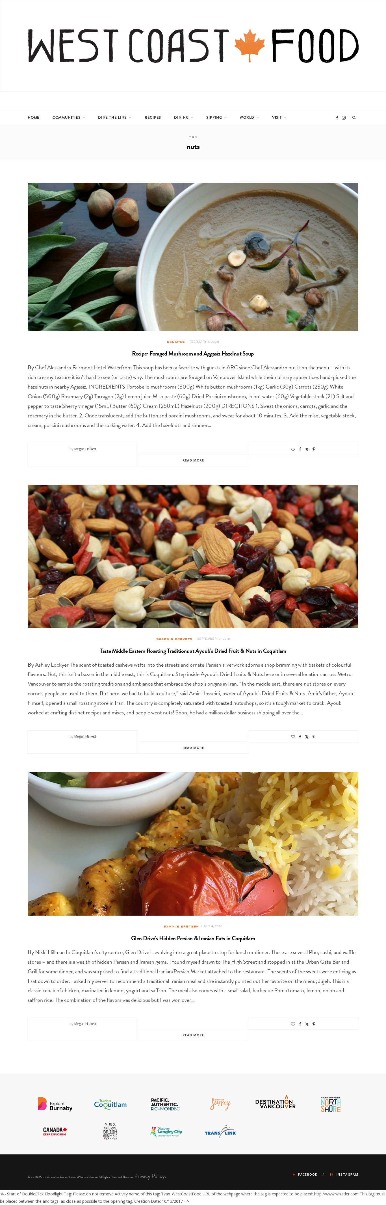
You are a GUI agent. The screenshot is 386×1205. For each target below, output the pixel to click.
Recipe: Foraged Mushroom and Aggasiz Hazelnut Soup (193, 353)
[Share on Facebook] (300, 449)
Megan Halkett (85, 449)
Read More (193, 460)
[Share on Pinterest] (314, 449)
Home (34, 117)
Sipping (214, 117)
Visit (277, 117)
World (247, 117)
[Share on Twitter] (307, 449)
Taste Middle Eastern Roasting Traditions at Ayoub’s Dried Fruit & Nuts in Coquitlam (193, 650)
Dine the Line (112, 117)
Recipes (153, 117)
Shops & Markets (174, 639)
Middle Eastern (181, 926)
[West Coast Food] (193, 46)
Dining (181, 117)
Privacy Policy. (150, 1176)
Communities (67, 117)
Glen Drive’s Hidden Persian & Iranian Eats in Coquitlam (193, 938)
